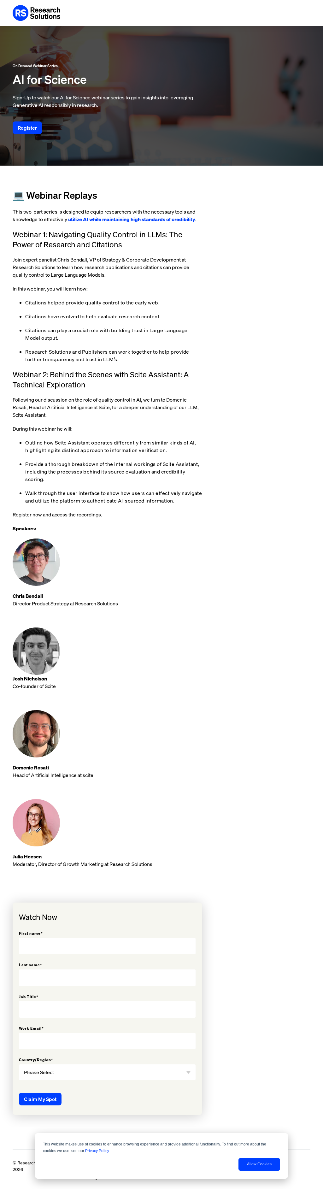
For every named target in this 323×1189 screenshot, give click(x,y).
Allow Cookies (259, 1164)
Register (27, 127)
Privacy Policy (97, 1151)
